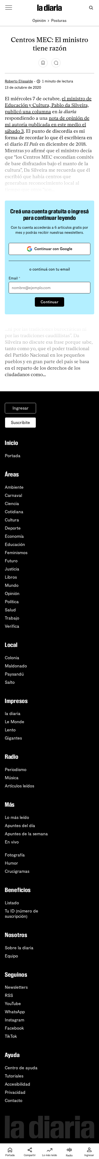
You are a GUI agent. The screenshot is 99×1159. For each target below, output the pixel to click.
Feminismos (16, 552)
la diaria (12, 713)
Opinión (39, 20)
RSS (9, 995)
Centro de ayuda (21, 1067)
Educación (15, 544)
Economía (14, 536)
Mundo (12, 585)
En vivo (12, 842)
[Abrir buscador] (91, 8)
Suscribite (20, 422)
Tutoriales (14, 1076)
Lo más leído (17, 817)
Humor (11, 863)
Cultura (12, 520)
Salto (10, 682)
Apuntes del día (20, 825)
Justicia (12, 569)
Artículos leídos (19, 786)
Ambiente (14, 487)
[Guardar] (43, 62)
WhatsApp (15, 1011)
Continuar (49, 302)
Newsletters (16, 987)
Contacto (13, 1100)
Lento (10, 730)
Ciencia (12, 503)
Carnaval (13, 495)
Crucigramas (17, 871)
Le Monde (14, 721)
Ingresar (20, 408)
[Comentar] (56, 62)
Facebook (14, 1028)
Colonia (12, 657)
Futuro (11, 561)
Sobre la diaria (19, 947)
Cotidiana (14, 511)
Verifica (12, 626)
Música (12, 777)
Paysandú (14, 674)
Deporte (13, 528)
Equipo (11, 956)
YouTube (13, 1003)
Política (12, 601)
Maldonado (16, 666)
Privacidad (15, 1092)
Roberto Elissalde (19, 81)
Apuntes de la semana (26, 833)
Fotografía (15, 855)
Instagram (14, 1020)
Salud (10, 610)
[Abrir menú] (8, 8)
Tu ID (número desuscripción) (21, 913)
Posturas (59, 20)
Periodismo (15, 769)
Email (14, 278)
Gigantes (13, 738)
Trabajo (12, 618)
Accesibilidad (17, 1084)
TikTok (11, 1036)
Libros (11, 577)
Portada (12, 455)
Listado (12, 903)
